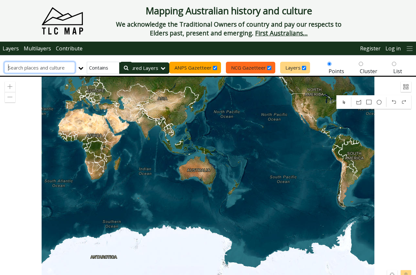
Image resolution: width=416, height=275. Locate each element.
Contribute (69, 48)
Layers (11, 48)
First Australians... (281, 33)
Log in (393, 48)
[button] (10, 87)
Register (370, 48)
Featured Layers (139, 68)
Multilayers (37, 48)
